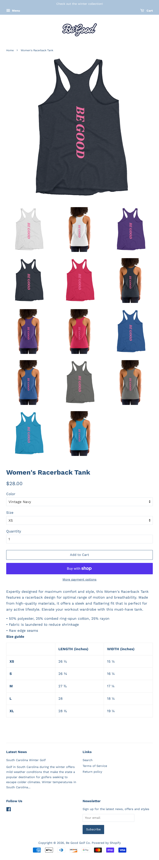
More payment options (79, 579)
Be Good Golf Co (78, 843)
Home (10, 50)
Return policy (92, 772)
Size (9, 512)
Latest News (16, 752)
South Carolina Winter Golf (26, 760)
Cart (149, 10)
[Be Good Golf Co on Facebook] (8, 810)
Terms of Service (95, 766)
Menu (15, 10)
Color (10, 494)
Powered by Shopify (106, 843)
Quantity (13, 531)
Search (88, 760)
